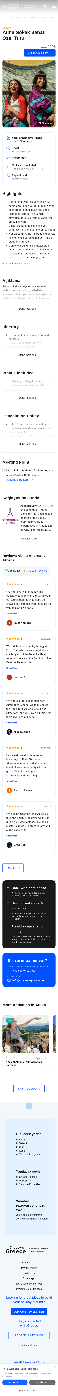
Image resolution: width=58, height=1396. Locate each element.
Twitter (26, 1350)
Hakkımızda (29, 1273)
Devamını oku (29, 538)
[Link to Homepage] (10, 6)
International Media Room (29, 1283)
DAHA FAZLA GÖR (29, 1088)
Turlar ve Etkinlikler (29, 1184)
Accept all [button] (15, 1382)
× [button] (54, 1367)
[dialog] (29, 1380)
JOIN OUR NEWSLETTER (29, 1311)
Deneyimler (25, 1180)
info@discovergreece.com (29, 980)
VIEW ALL (12, 868)
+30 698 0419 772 (24, 970)
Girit (21, 1147)
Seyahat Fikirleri (28, 1177)
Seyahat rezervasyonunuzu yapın (30, 1205)
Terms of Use (29, 1262)
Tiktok (43, 1350)
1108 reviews (24, 141)
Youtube (32, 1352)
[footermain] (29, 1106)
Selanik (23, 1143)
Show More (11, 613)
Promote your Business (29, 1289)
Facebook (15, 1352)
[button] (29, 1390)
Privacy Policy (29, 1268)
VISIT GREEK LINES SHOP (28, 1335)
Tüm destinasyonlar (30, 1154)
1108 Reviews (38, 570)
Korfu (22, 1150)
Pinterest (38, 1352)
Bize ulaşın (29, 1278)
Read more (7, 1376)
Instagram (20, 1352)
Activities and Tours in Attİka (23, 17)
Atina (22, 1139)
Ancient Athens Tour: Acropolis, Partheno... (24, 1064)
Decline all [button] (42, 1382)
